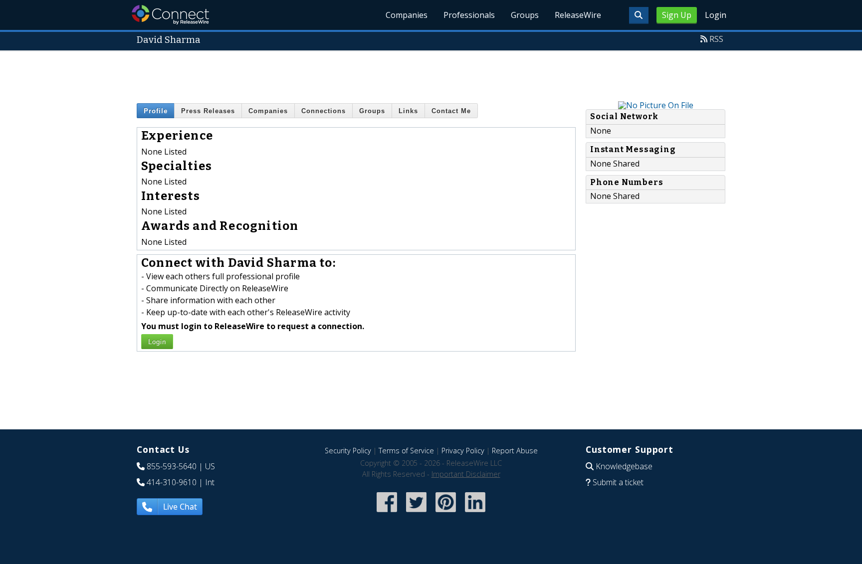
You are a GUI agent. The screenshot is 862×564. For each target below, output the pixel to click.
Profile (156, 111)
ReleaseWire (578, 14)
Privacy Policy (462, 450)
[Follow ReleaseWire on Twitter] (416, 513)
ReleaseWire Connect (170, 14)
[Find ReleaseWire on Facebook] (387, 513)
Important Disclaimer (465, 474)
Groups (525, 14)
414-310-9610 (172, 482)
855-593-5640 (172, 466)
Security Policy (348, 450)
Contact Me (451, 111)
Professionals (469, 14)
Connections (323, 111)
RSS (716, 38)
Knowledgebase (624, 466)
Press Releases (208, 111)
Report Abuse (515, 450)
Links (408, 111)
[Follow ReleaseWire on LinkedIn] (475, 513)
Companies (407, 14)
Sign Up (676, 14)
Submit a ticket (618, 482)
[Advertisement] (431, 73)
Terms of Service (406, 450)
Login (715, 14)
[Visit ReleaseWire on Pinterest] (445, 513)
